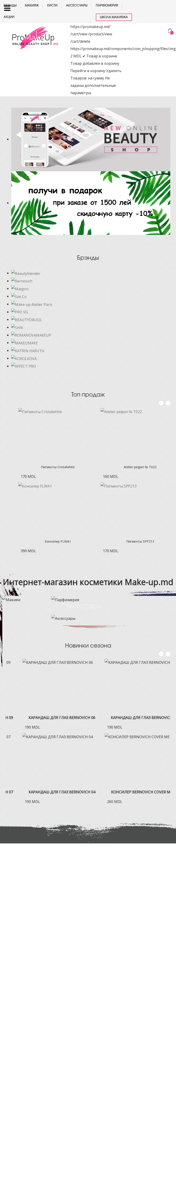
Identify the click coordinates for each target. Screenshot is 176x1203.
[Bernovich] (21, 280)
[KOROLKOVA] (24, 358)
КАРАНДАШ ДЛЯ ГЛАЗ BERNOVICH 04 (45, 791)
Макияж (29, 587)
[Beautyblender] (25, 273)
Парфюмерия (72, 587)
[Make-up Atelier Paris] (31, 304)
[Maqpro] (20, 288)
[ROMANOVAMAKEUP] (31, 335)
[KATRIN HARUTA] (27, 350)
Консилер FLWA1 (45, 541)
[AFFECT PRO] (23, 366)
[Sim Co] (19, 296)
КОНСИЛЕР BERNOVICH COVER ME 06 (127, 791)
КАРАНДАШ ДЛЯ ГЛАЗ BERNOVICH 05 (127, 717)
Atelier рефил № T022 (127, 467)
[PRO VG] (19, 311)
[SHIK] (17, 327)
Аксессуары (83, 606)
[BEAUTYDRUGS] (26, 319)
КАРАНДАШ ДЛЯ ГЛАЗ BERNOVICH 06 (45, 717)
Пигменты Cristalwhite (45, 467)
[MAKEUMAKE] (24, 342)
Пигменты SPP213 (127, 541)
